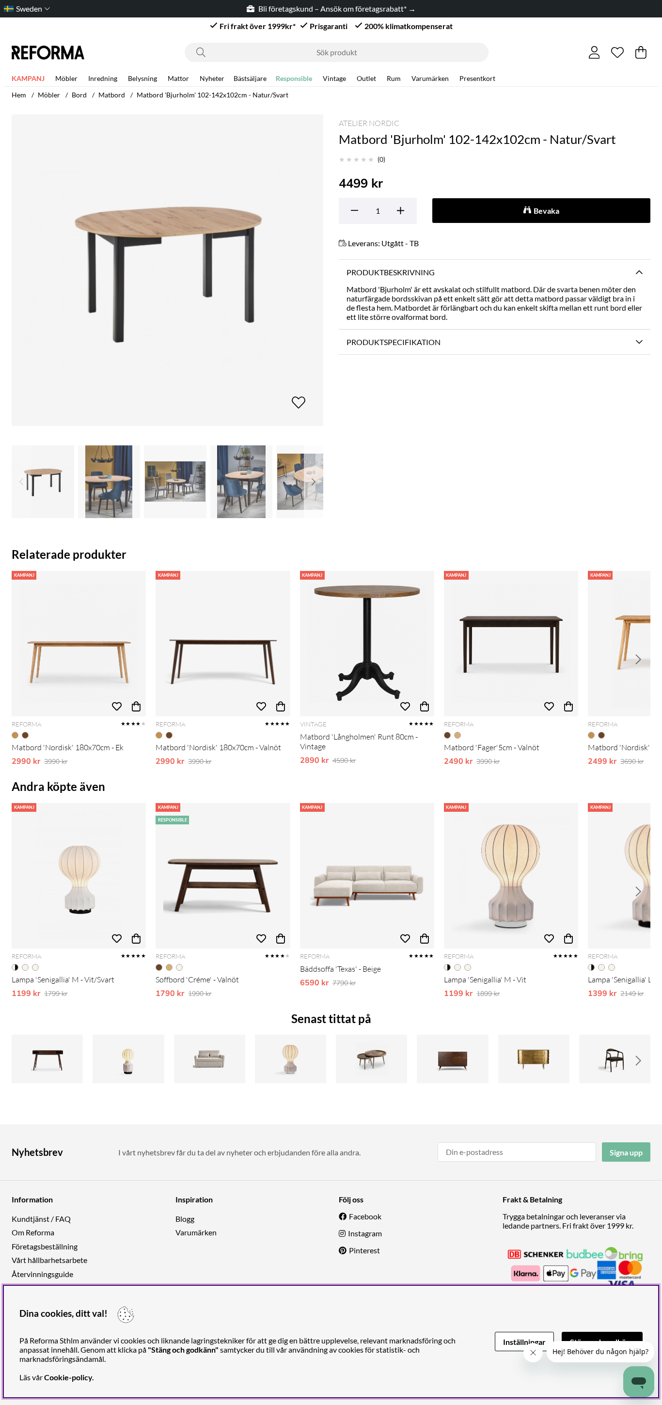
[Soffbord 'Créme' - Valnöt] (223, 875)
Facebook (365, 1216)
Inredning (102, 78)
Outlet (366, 78)
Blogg (184, 1218)
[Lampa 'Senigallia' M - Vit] (511, 875)
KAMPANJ (28, 78)
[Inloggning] (594, 52)
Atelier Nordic (369, 123)
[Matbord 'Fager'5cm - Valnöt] (511, 643)
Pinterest (364, 1250)
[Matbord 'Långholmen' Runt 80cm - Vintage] (367, 643)
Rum (394, 78)
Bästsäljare (250, 78)
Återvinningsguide (42, 1274)
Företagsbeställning (45, 1246)
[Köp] (136, 706)
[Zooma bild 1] (167, 270)
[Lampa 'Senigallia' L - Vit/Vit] (290, 1059)
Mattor (178, 78)
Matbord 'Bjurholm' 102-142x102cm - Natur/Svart (212, 95)
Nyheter (212, 78)
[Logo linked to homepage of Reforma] (48, 53)
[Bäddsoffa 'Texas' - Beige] (367, 875)
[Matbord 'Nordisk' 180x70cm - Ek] (79, 643)
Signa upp (626, 1152)
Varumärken (430, 78)
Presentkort (477, 78)
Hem (19, 95)
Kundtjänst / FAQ (41, 1218)
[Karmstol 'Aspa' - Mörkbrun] (614, 1059)
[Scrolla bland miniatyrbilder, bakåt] (21, 482)
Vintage (334, 78)
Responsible (294, 78)
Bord (79, 95)
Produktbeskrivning (391, 272)
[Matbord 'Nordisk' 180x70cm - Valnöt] (223, 643)
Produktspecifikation (394, 342)
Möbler (66, 78)
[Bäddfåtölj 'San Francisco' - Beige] (209, 1059)
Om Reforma (33, 1232)
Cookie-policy (68, 1377)
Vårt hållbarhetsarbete (49, 1259)
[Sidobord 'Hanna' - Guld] (533, 1059)
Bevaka (546, 210)
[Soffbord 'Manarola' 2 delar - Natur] (371, 1059)
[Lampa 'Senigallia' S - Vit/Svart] (128, 1059)
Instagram (365, 1233)
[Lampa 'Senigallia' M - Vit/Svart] (79, 875)
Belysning (142, 78)
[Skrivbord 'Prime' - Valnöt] (47, 1059)
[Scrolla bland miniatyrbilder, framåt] (313, 482)
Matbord (111, 95)
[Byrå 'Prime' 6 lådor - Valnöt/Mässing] (452, 1059)
